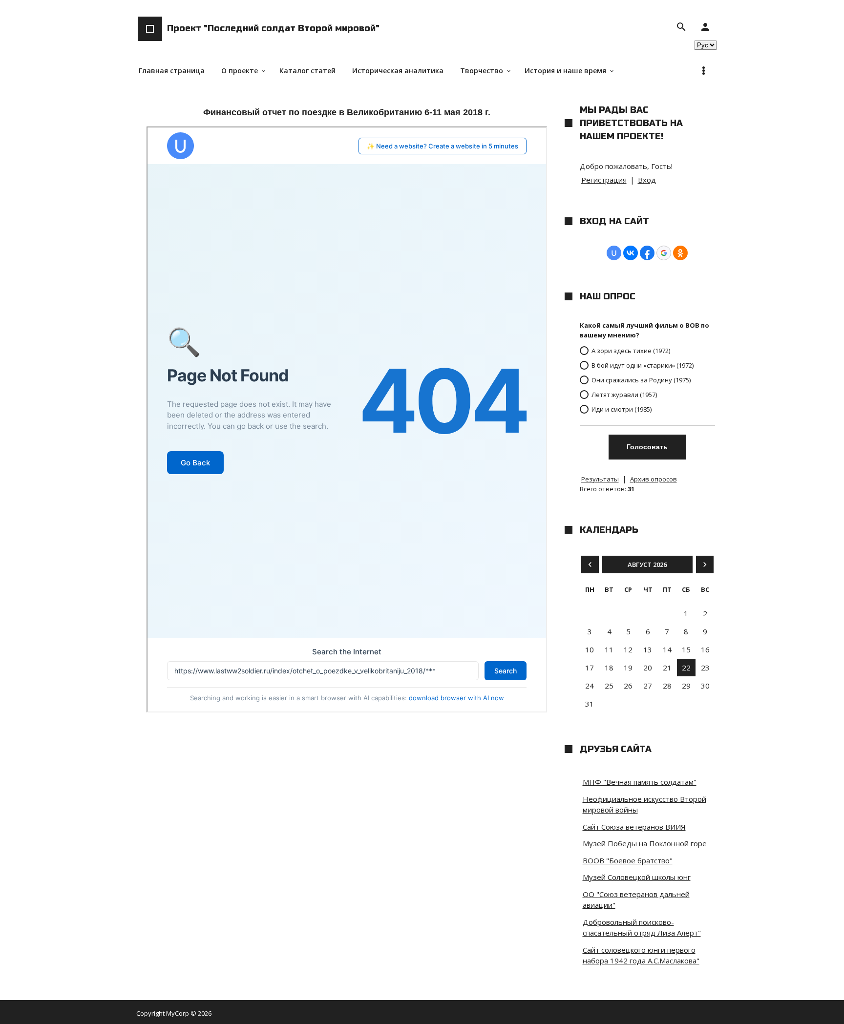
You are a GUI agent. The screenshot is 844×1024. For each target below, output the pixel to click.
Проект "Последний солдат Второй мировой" (273, 28)
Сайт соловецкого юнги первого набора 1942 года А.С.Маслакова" (641, 955)
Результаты (600, 479)
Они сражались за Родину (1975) (641, 380)
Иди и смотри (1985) (621, 409)
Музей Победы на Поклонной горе (645, 843)
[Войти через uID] (614, 253)
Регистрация (604, 180)
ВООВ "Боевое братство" (628, 860)
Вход (647, 180)
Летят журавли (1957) (624, 394)
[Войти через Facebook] (647, 253)
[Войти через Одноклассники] (680, 253)
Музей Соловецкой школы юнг (637, 877)
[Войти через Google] (663, 253)
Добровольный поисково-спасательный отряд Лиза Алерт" (642, 927)
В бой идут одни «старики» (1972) (642, 365)
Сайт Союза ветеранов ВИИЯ (634, 827)
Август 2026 (647, 564)
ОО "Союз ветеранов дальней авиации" (636, 899)
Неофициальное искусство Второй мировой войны (644, 804)
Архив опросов (653, 479)
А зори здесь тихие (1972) (630, 350)
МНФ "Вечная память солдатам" (639, 782)
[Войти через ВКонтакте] (630, 253)
